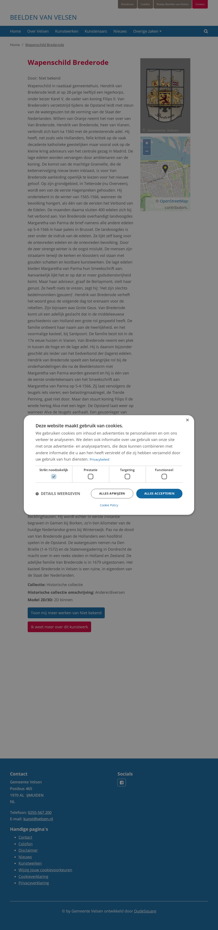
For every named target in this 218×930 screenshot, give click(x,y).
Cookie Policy (109, 505)
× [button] (187, 420)
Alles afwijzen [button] (112, 493)
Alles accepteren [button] (159, 493)
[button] (58, 493)
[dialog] (109, 465)
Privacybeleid (99, 459)
